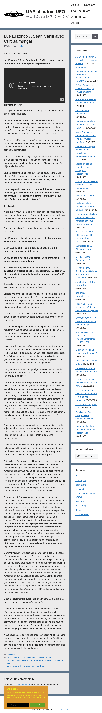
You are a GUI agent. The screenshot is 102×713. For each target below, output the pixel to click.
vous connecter (23, 684)
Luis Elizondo (45, 658)
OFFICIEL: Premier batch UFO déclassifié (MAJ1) (86, 382)
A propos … (78, 16)
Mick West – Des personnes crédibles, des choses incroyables (86, 307)
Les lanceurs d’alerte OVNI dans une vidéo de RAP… (85, 124)
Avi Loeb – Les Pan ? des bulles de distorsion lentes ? (86, 60)
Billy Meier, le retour (84, 195)
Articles (75, 22)
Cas (77, 476)
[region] (26, 697)
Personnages (13, 655)
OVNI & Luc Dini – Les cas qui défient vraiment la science (86, 415)
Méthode (79, 501)
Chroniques (80, 480)
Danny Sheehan (31, 658)
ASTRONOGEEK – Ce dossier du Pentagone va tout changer (86, 321)
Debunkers (80, 485)
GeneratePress (66, 710)
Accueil (75, 4)
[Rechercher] (95, 36)
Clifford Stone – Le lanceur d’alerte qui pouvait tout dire (84, 88)
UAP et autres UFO (45, 11)
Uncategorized (82, 514)
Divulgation (80, 489)
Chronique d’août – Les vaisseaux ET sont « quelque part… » (86, 184)
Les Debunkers (80, 10)
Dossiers (89, 4)
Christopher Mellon (15, 658)
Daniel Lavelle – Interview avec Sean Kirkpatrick (85, 206)
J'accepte (38, 705)
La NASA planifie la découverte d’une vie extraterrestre (85, 429)
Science (79, 510)
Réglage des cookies (18, 705)
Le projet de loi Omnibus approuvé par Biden (26, 666)
